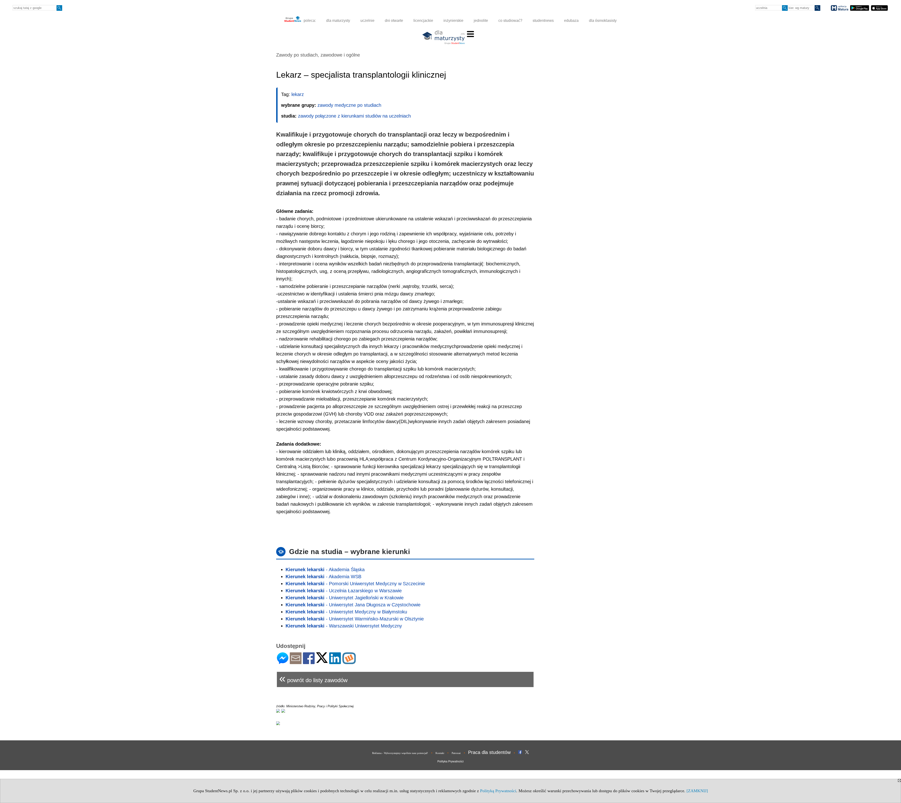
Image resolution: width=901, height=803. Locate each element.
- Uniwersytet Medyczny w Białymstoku (346, 611)
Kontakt (439, 753)
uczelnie (367, 21)
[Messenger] (282, 662)
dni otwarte (394, 21)
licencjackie (423, 21)
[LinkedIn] (335, 662)
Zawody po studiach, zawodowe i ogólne (318, 54)
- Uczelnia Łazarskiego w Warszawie (344, 590)
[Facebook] (309, 662)
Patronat (456, 753)
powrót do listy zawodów (313, 678)
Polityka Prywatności (450, 761)
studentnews (543, 21)
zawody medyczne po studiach (349, 105)
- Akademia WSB (323, 576)
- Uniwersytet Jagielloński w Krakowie (345, 597)
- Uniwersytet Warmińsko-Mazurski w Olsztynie (355, 618)
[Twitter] (322, 661)
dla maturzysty (338, 21)
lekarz (297, 94)
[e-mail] (296, 662)
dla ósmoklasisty (603, 21)
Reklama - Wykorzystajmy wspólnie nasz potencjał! (400, 753)
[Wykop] (349, 662)
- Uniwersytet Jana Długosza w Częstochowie (353, 604)
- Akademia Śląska (325, 569)
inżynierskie (453, 21)
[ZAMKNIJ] (697, 790)
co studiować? (510, 21)
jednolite (481, 21)
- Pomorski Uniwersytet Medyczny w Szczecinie (355, 583)
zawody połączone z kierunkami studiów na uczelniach (354, 116)
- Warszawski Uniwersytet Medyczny (344, 625)
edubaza (571, 21)
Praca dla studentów (489, 752)
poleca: (309, 21)
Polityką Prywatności (498, 790)
